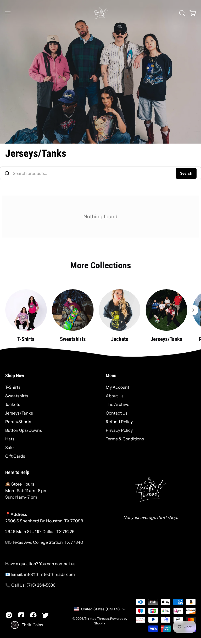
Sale (9, 447)
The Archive (117, 404)
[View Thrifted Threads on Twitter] (45, 615)
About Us (115, 395)
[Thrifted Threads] (100, 13)
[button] (181, 13)
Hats (9, 438)
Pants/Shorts (18, 421)
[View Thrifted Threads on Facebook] (33, 615)
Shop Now (14, 375)
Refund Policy (119, 421)
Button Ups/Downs (23, 430)
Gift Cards (15, 456)
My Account (117, 387)
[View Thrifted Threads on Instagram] (9, 615)
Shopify (99, 623)
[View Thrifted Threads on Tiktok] (21, 615)
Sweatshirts (16, 395)
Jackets (12, 404)
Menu (111, 375)
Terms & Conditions (125, 438)
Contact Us (116, 413)
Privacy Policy (119, 430)
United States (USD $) (100, 609)
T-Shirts (12, 387)
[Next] (193, 310)
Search (186, 173)
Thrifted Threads (96, 619)
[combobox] (100, 173)
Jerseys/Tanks (19, 413)
